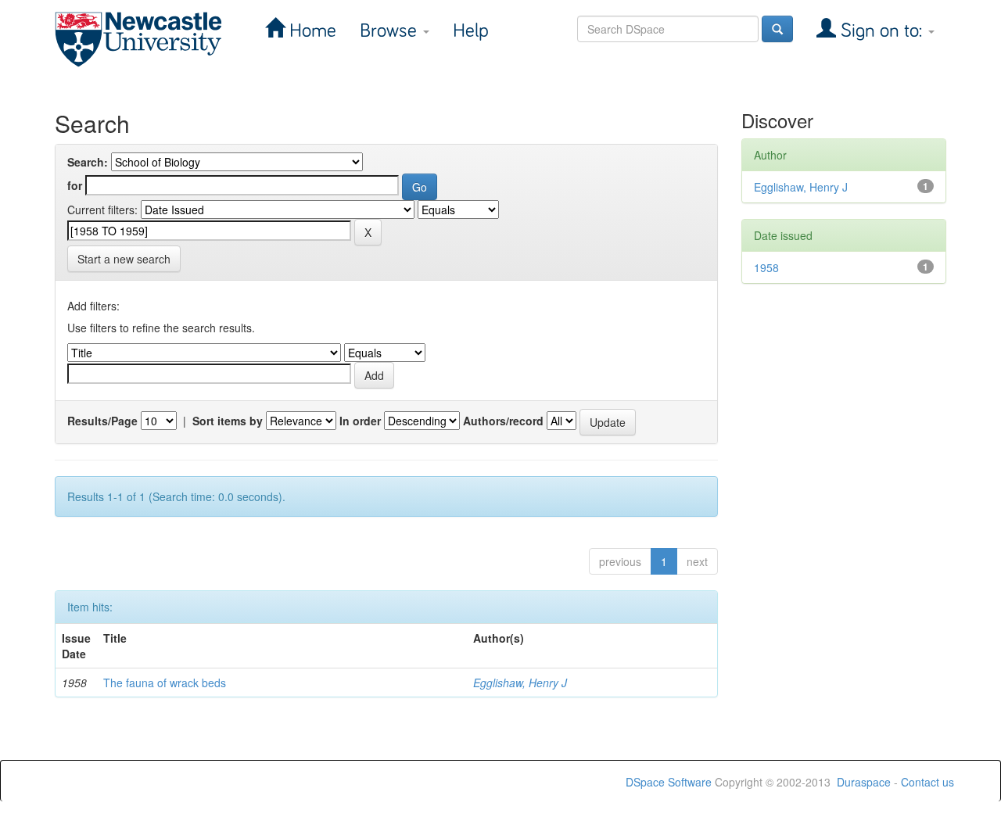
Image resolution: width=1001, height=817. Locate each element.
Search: (87, 162)
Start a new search (123, 259)
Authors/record (503, 420)
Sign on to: (881, 31)
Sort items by (227, 420)
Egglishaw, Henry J (520, 682)
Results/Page (102, 420)
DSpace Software (669, 782)
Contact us (927, 782)
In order (360, 420)
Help (471, 31)
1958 (766, 267)
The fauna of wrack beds (164, 682)
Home (310, 31)
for (74, 185)
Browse (391, 31)
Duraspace (864, 782)
